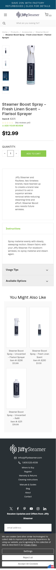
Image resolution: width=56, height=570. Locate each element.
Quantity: (9, 146)
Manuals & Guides (28, 484)
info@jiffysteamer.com (30, 457)
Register (28, 471)
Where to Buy (28, 467)
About (28, 492)
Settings (28, 551)
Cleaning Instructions (28, 479)
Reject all (28, 557)
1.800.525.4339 (30, 462)
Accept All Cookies (28, 563)
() (50, 15)
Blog (28, 488)
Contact (28, 496)
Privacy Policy (30, 545)
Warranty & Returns (28, 475)
